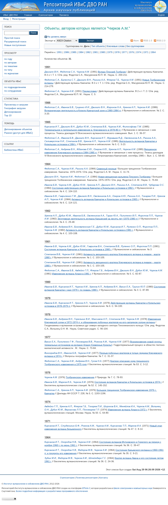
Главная (28, 15)
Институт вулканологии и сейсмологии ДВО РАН (26, 484)
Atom (136, 40)
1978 (117, 52)
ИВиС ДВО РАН (10, 15)
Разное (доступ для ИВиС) (18, 133)
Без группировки (135, 46)
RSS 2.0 (160, 40)
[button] (90, 41)
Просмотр (64, 15)
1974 (138, 52)
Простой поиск (12, 38)
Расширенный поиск (15, 41)
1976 (131, 52)
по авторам (10, 62)
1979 (109, 52)
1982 (88, 52)
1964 (153, 52)
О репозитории (46, 15)
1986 (66, 52)
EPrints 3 (86, 488)
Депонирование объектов (18, 129)
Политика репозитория (87, 478)
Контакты (103, 478)
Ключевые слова (116, 46)
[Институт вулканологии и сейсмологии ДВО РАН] (150, 6)
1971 (145, 52)
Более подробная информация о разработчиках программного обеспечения (52, 491)
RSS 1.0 (147, 40)
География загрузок (15, 108)
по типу (8, 70)
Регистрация (19, 19)
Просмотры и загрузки (16, 104)
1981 (95, 52)
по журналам (11, 73)
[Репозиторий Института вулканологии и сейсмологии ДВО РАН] (55, 6)
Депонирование (12, 112)
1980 (102, 52)
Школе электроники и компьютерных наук (133, 488)
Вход (6, 19)
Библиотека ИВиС (13, 150)
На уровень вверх (56, 36)
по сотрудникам (12, 91)
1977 (124, 52)
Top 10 (7, 115)
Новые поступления (15, 45)
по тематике (10, 66)
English (161, 15)
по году (8, 59)
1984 (81, 52)
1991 (59, 52)
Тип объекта (98, 46)
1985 (73, 52)
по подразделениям (15, 87)
